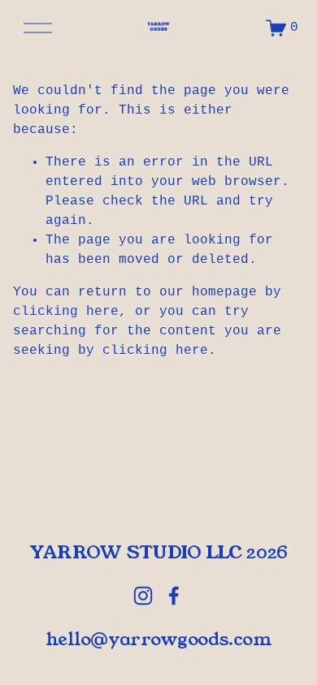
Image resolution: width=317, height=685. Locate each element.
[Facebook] (174, 595)
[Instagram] (143, 595)
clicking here (66, 311)
